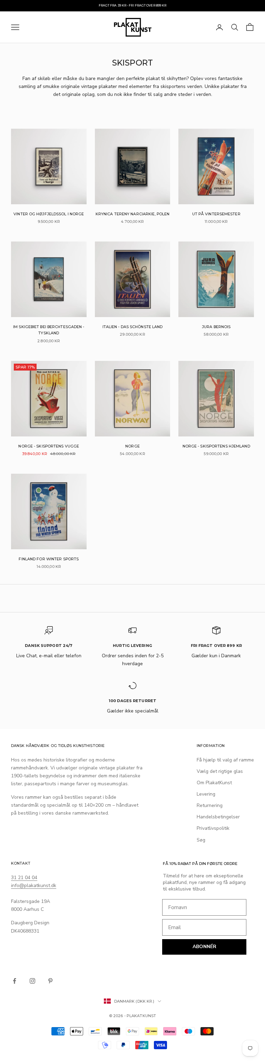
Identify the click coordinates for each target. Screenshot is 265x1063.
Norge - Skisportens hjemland (216, 446)
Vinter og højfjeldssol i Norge (48, 214)
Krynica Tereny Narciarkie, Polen (132, 214)
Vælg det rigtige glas (220, 771)
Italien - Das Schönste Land (132, 327)
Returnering (210, 805)
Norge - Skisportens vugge (48, 446)
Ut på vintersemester (216, 214)
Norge (132, 446)
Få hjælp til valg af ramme (225, 760)
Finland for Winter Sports (49, 559)
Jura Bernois (216, 327)
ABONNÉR (204, 946)
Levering (206, 794)
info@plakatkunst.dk (33, 885)
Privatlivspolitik (213, 828)
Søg (201, 840)
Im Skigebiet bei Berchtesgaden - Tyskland (48, 330)
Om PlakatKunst (214, 782)
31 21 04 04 (24, 877)
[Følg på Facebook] (14, 980)
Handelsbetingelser (218, 817)
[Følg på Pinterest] (50, 980)
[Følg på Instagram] (32, 980)
